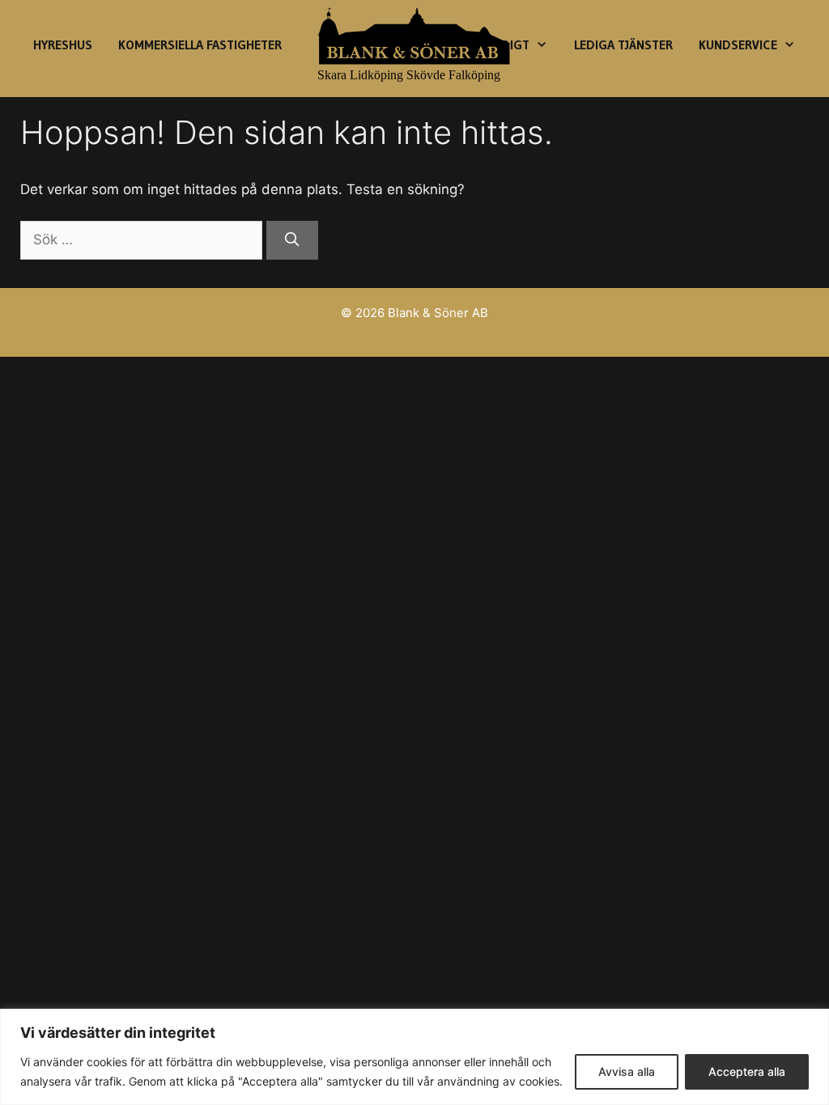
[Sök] (292, 240)
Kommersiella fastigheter (200, 44)
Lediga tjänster (623, 44)
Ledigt (509, 44)
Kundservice (738, 44)
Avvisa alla (626, 1071)
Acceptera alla (746, 1071)
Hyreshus (62, 44)
